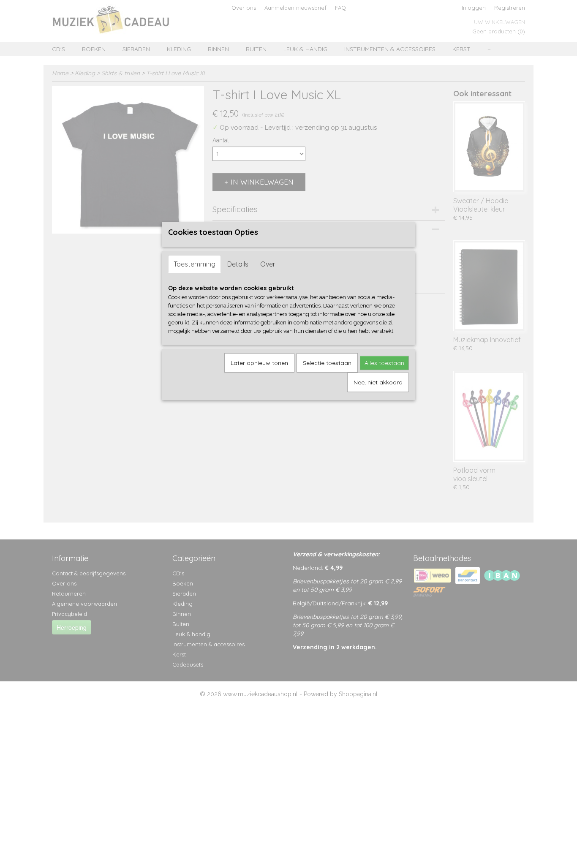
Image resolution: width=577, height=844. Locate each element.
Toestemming (194, 264)
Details (237, 264)
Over (267, 264)
